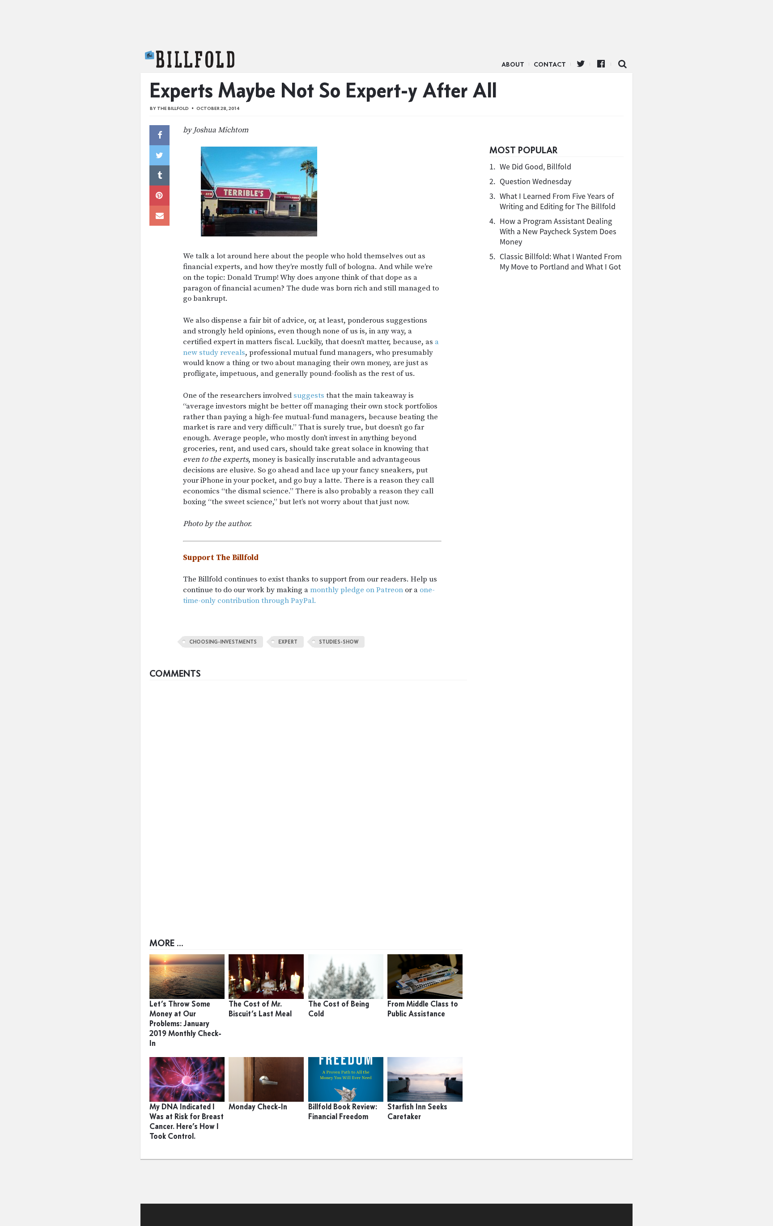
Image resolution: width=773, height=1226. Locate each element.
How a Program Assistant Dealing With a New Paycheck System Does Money (558, 231)
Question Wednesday (535, 181)
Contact (550, 64)
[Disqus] (308, 796)
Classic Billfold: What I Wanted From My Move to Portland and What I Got (561, 261)
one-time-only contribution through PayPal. (309, 595)
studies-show (338, 642)
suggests (308, 395)
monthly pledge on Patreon (356, 590)
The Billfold (189, 59)
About (512, 64)
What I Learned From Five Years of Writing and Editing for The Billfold (558, 201)
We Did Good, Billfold (535, 166)
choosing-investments (223, 642)
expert (287, 642)
